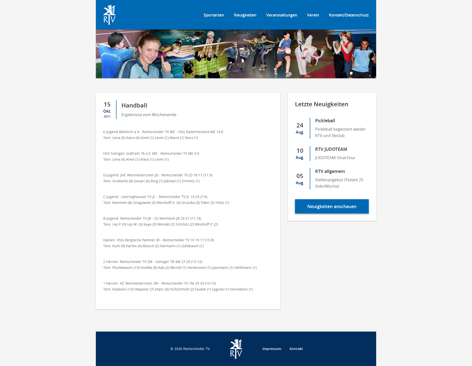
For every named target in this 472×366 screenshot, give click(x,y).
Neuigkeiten (245, 15)
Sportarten (214, 15)
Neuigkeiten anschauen (331, 206)
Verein (313, 15)
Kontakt (296, 348)
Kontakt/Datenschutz (349, 15)
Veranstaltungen (281, 15)
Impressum (272, 348)
